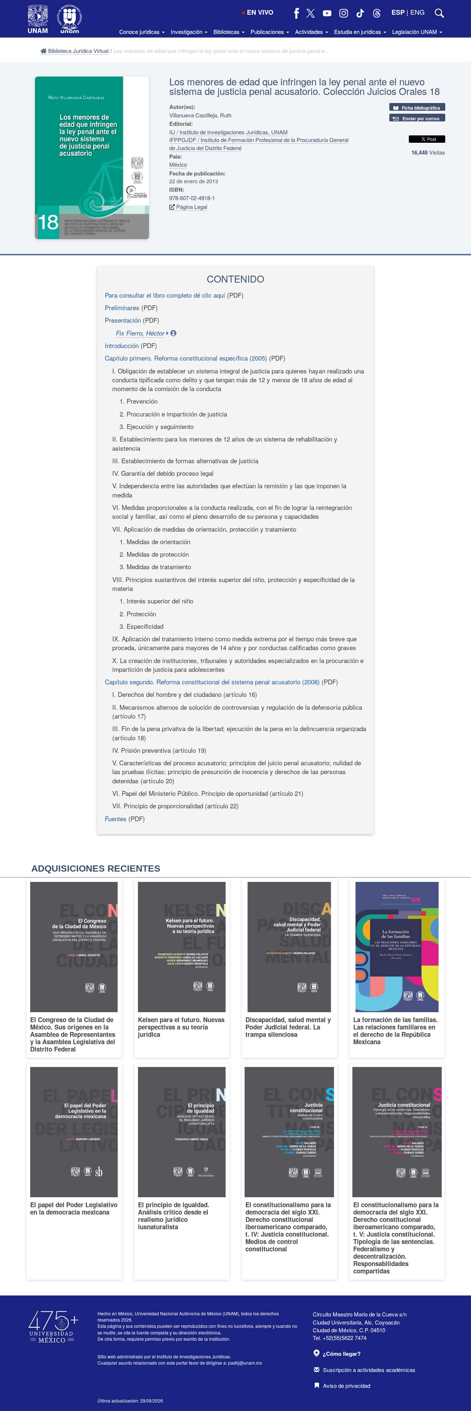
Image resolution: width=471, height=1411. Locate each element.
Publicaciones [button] (268, 31)
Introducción (122, 345)
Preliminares (122, 307)
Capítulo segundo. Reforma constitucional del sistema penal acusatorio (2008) (213, 681)
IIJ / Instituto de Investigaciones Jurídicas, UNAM (228, 132)
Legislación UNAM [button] (415, 31)
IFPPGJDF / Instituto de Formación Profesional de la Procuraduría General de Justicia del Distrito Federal (258, 143)
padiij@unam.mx (245, 1362)
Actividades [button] (310, 31)
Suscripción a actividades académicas (369, 1369)
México (178, 164)
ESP (398, 12)
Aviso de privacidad (346, 1385)
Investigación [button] (187, 31)
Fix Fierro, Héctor (140, 333)
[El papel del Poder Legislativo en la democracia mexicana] (74, 1171)
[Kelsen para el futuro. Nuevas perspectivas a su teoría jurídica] (182, 968)
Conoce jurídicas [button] (140, 31)
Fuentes (116, 818)
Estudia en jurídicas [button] (358, 31)
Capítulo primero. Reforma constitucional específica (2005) (186, 357)
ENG (417, 12)
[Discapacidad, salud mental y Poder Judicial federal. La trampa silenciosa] (289, 968)
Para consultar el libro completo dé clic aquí (165, 294)
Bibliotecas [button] (227, 31)
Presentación (123, 320)
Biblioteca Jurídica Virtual (78, 50)
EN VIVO (260, 12)
